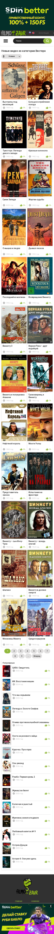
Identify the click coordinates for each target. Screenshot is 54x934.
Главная (18, 901)
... (28, 656)
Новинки (35, 901)
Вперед (37, 656)
